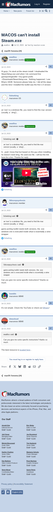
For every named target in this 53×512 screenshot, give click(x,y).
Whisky (46, 308)
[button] (3, 4)
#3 (51, 133)
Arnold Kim (6, 425)
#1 (51, 67)
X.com (9, 429)
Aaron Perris (30, 470)
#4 (51, 210)
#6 (51, 303)
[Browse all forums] (42, 11)
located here (25, 350)
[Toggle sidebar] (50, 11)
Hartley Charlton (7, 452)
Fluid (2, 489)
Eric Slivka (30, 425)
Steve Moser (6, 470)
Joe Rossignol (31, 434)
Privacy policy (7, 484)
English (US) (17, 492)
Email (3, 429)
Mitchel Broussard (8, 443)
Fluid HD (8, 489)
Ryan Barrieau (31, 461)
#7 (51, 328)
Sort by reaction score (36, 45)
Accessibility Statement (23, 484)
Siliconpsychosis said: (12, 265)
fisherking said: (9, 139)
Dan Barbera (6, 461)
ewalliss (7, 45)
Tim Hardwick (31, 443)
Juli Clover (5, 434)
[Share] (46, 66)
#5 (51, 258)
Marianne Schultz (32, 452)
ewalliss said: (9, 334)
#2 (51, 105)
